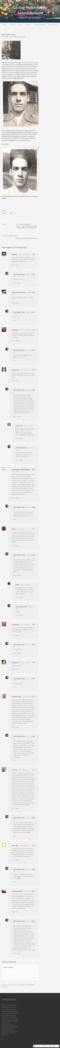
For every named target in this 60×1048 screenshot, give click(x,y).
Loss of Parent (28, 228)
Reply (33, 254)
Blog (20, 25)
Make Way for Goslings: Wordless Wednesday (26, 238)
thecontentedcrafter (16, 696)
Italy (23, 228)
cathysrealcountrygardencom (19, 292)
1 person (17, 265)
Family (25, 224)
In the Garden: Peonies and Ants (10, 236)
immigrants (19, 228)
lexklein (14, 529)
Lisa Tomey (15, 770)
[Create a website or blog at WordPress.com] (2, 1040)
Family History (29, 226)
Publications (53, 25)
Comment (33, 977)
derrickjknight (15, 625)
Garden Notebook (40, 25)
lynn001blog (15, 845)
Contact (28, 25)
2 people (17, 669)
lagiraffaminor (15, 662)
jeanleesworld (15, 370)
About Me (12, 25)
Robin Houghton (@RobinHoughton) (21, 469)
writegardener (15, 330)
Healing (35, 226)
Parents (18, 226)
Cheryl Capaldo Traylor (19, 37)
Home (4, 25)
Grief (29, 224)
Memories (34, 228)
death (22, 224)
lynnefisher (14, 254)
